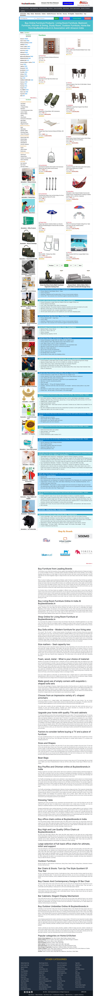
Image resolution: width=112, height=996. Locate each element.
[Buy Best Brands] (28, 3)
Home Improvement (75, 8)
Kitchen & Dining (43, 8)
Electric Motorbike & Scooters (45, 986)
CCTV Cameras (24, 972)
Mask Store (77, 972)
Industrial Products (61, 967)
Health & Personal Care (62, 963)
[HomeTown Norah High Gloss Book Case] (51, 70)
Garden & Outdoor (85, 8)
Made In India (60, 975)
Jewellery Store (60, 984)
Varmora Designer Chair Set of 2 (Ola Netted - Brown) (78, 84)
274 (75, 265)
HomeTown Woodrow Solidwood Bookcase (49, 57)
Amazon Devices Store (80, 986)
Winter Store (77, 977)
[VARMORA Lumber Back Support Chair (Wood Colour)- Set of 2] (79, 98)
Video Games (23, 982)
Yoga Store (77, 963)
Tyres (76, 971)
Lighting (23, 11)
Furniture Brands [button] (77, 18)
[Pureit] (83, 552)
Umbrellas (77, 975)
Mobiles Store (42, 972)
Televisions (77, 967)
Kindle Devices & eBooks (62, 969)
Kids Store (59, 977)
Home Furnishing (58, 8)
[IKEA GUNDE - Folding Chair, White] (51, 243)
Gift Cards (41, 967)
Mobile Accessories (61, 971)
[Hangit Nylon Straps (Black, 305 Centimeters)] (51, 100)
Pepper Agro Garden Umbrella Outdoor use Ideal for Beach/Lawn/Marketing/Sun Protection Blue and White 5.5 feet (51, 225)
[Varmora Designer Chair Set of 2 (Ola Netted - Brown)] (79, 73)
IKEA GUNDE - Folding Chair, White (47, 254)
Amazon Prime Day (61, 980)
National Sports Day (25, 963)
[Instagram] (29, 992)
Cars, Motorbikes (24, 971)
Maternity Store (24, 975)
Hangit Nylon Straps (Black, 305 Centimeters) (49, 111)
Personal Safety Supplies (80, 984)
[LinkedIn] (32, 992)
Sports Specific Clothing (26, 988)
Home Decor (66, 8)
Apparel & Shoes (24, 967)
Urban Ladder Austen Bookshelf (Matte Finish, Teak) (78, 49)
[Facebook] (25, 992)
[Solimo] (83, 536)
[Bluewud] (47, 554)
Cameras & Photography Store (45, 980)
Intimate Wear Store (43, 988)
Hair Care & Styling (25, 980)
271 (62, 265)
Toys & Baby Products (79, 969)
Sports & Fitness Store (43, 978)
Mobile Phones (78, 965)
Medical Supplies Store (62, 972)
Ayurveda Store (24, 986)
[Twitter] (27, 992)
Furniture (50, 8)
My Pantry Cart (48, 994)
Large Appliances (34, 8)
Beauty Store (23, 977)
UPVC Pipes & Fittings (43, 984)
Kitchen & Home (25, 8)
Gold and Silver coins (43, 969)
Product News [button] (68, 3)
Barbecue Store (60, 988)
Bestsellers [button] (87, 18)
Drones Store (78, 980)
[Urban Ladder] (65, 540)
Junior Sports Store (25, 978)
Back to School (24, 984)
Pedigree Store (42, 982)
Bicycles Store (78, 982)
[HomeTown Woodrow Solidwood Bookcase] (51, 46)
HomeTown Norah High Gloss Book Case (48, 78)
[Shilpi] (46, 540)
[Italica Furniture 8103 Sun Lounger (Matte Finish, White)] (79, 243)
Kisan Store (59, 978)
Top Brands (59, 982)
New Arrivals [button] (66, 18)
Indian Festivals (42, 977)
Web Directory (69, 994)
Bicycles (22, 969)
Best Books (31, 994)
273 (71, 265)
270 (57, 265)
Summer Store (78, 978)
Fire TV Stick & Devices (44, 965)
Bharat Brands (39, 994)
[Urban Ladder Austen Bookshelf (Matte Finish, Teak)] (79, 42)
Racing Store (59, 986)
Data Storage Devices (43, 963)
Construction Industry (58, 994)
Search (56, 18)
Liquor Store (41, 975)
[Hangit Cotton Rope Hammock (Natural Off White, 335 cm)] (51, 123)
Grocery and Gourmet (43, 971)
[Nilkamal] (65, 553)
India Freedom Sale (25, 965)
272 (66, 265)
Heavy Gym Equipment (62, 965)
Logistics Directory (79, 994)
